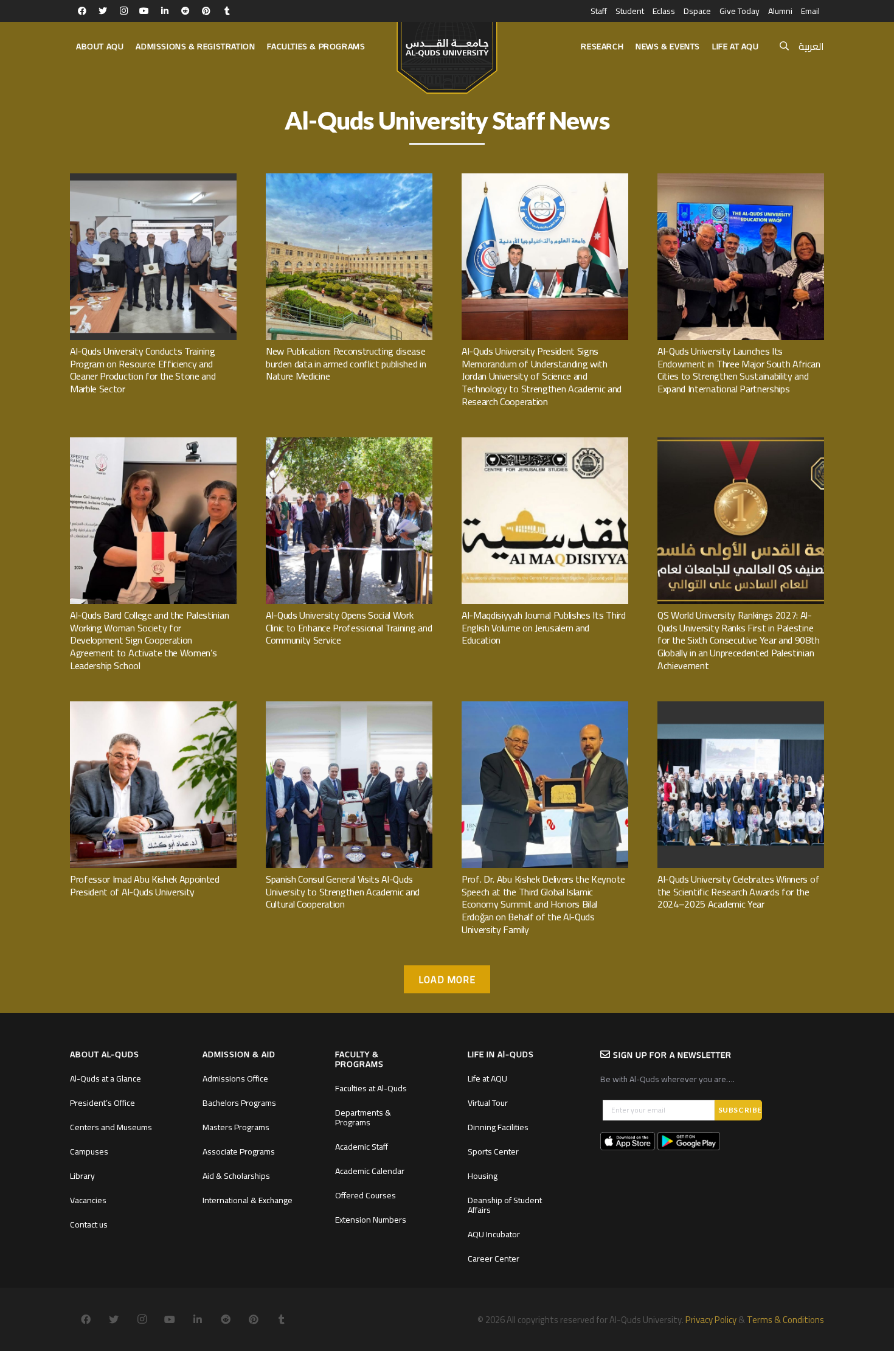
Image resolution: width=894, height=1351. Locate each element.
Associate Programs (239, 1151)
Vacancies (88, 1200)
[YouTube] (144, 10)
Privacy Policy (710, 1319)
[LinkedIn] (164, 10)
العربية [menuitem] (811, 46)
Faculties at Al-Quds (371, 1088)
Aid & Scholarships (236, 1176)
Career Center (493, 1258)
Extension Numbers (370, 1220)
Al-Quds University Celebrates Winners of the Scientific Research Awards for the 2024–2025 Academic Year (738, 892)
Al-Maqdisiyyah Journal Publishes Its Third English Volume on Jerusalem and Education (544, 628)
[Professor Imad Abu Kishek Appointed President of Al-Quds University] (153, 708)
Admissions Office (235, 1078)
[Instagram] (123, 10)
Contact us (89, 1224)
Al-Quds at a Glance (105, 1078)
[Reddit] (185, 10)
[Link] (447, 52)
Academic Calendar (369, 1171)
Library (82, 1176)
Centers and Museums (111, 1127)
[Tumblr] (226, 10)
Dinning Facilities (498, 1127)
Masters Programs (236, 1127)
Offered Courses (365, 1195)
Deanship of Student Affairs (505, 1205)
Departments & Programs (363, 1117)
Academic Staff (361, 1147)
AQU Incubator (494, 1234)
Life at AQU (487, 1078)
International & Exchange (248, 1200)
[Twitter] (102, 10)
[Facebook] (82, 10)
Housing (482, 1176)
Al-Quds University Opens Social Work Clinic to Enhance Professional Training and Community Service (349, 628)
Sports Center (493, 1151)
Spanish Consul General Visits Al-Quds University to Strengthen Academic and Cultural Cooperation (343, 892)
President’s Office (102, 1103)
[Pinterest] (206, 10)
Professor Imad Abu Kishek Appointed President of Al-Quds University (145, 885)
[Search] (784, 46)
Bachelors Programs (239, 1103)
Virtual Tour (488, 1103)
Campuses (89, 1151)
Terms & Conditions (785, 1319)
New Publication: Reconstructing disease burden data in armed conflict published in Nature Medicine (346, 364)
